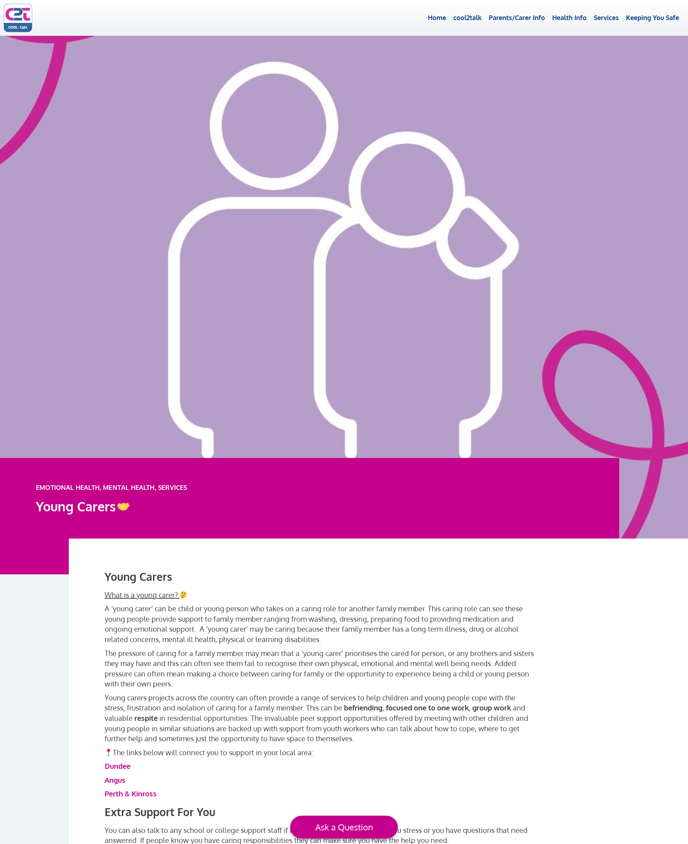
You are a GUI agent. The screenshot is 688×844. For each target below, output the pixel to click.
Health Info (569, 17)
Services (606, 17)
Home (437, 17)
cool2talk (467, 17)
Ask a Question (344, 827)
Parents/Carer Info (517, 17)
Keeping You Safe (652, 17)
